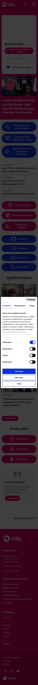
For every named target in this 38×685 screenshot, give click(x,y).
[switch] (33, 349)
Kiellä (19, 384)
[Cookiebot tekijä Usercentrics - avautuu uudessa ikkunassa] (27, 299)
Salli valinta (19, 377)
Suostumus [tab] (6, 306)
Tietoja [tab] (32, 306)
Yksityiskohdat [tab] (19, 306)
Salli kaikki (19, 371)
